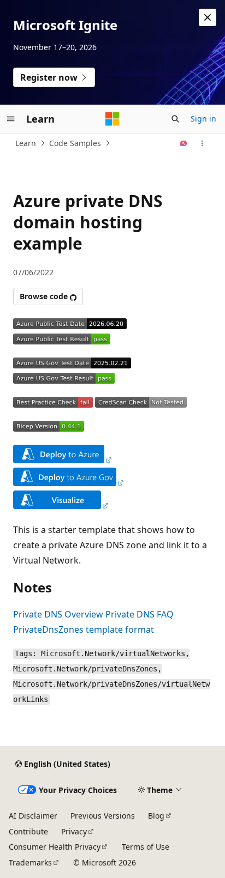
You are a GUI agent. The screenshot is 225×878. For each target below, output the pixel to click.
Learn (25, 143)
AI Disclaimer (33, 815)
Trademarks (30, 862)
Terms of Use (145, 846)
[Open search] (175, 119)
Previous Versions (102, 815)
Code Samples (75, 143)
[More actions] (202, 143)
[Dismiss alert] (207, 17)
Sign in (203, 118)
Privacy (74, 831)
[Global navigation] (11, 119)
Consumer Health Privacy (54, 846)
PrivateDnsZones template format (83, 629)
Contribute (28, 831)
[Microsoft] (112, 119)
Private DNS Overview (58, 614)
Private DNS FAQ (139, 614)
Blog (156, 815)
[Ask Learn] (184, 143)
